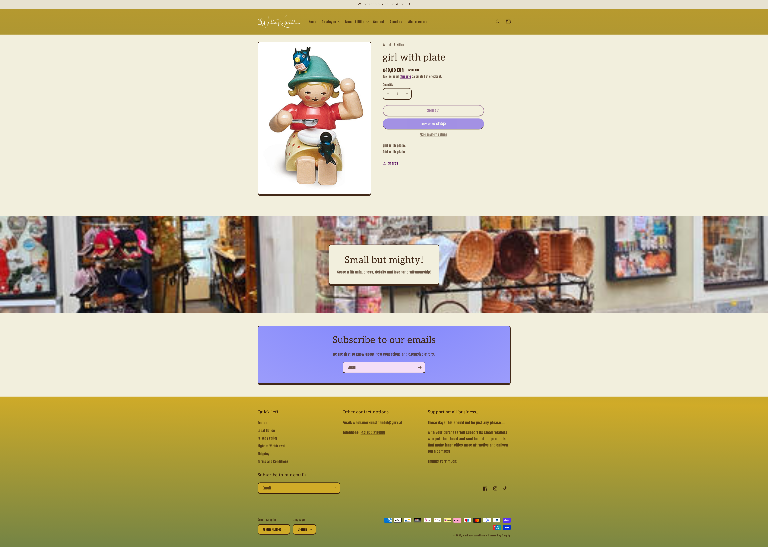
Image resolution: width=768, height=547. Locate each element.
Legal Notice (266, 430)
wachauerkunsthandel (475, 535)
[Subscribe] (420, 367)
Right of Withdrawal (271, 446)
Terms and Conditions (273, 461)
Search (262, 422)
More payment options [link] (433, 135)
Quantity (388, 85)
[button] (330, 22)
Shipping (405, 77)
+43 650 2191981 (373, 432)
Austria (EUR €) (272, 529)
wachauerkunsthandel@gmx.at (377, 422)
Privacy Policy (268, 438)
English (302, 529)
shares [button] (393, 163)
